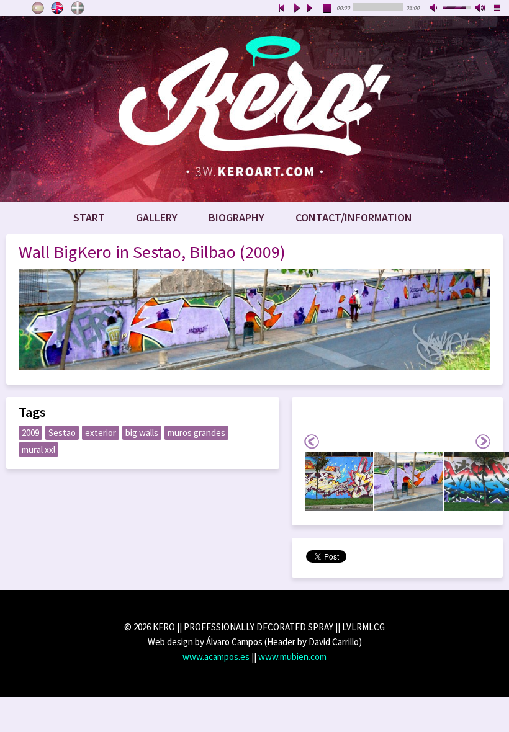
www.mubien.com (292, 657)
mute (434, 8)
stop (327, 8)
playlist (497, 8)
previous (281, 8)
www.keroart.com (254, 109)
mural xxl (38, 449)
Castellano (38, 8)
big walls (141, 433)
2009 (30, 433)
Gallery (157, 217)
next (310, 8)
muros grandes (196, 433)
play (296, 8)
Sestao (62, 433)
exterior (100, 433)
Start (89, 217)
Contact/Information (353, 217)
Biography (236, 217)
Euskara (77, 8)
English (58, 8)
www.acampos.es (216, 657)
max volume (480, 8)
